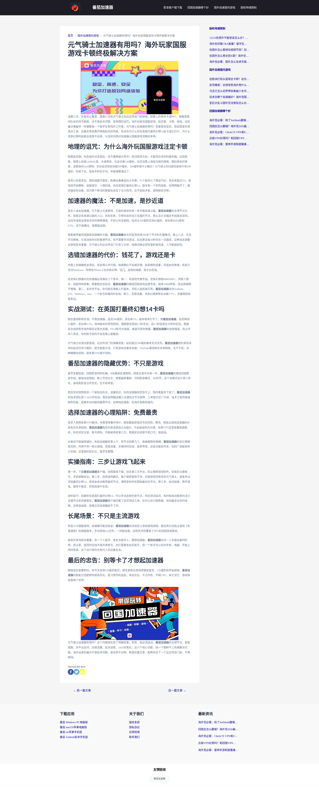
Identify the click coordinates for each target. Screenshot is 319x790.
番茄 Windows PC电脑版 (74, 722)
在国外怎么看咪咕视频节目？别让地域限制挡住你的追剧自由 (229, 49)
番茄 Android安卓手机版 (74, 737)
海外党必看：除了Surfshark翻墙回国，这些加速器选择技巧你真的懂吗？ (229, 120)
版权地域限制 (249, 7)
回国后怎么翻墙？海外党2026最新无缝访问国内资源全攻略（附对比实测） (229, 126)
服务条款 (134, 722)
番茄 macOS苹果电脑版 (73, 727)
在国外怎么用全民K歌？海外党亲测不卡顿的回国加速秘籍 (229, 55)
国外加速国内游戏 (224, 7)
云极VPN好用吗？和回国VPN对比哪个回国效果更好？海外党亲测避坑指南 (229, 138)
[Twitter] (76, 672)
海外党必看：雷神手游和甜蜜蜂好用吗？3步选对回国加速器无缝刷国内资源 (229, 144)
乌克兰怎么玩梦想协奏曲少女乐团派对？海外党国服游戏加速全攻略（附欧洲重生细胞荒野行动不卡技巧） (229, 91)
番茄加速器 (102, 7)
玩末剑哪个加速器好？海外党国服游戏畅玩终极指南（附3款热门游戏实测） (229, 97)
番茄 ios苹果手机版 (71, 732)
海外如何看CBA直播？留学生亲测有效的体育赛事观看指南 (229, 43)
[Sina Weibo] (82, 672)
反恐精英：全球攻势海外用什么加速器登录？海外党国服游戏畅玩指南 (229, 85)
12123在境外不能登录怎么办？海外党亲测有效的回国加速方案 (229, 37)
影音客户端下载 (172, 7)
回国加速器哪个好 (198, 7)
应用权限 (134, 732)
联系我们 (134, 737)
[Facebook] (71, 672)
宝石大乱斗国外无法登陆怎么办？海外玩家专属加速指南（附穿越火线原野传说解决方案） (229, 103)
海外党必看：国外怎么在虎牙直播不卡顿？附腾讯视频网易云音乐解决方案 (229, 61)
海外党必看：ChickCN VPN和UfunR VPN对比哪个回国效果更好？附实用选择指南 (229, 132)
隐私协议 (134, 727)
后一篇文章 (177, 690)
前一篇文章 (82, 690)
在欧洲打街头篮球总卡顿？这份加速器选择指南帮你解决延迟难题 (229, 79)
